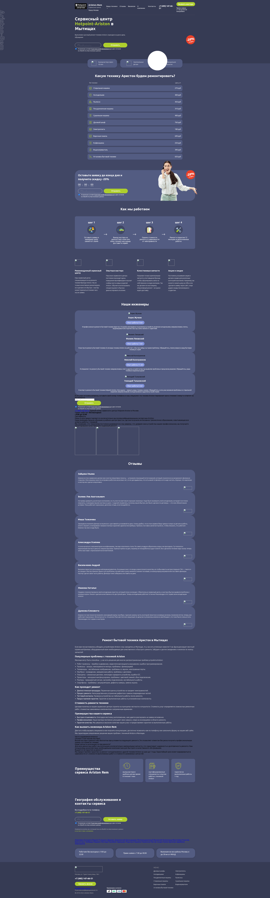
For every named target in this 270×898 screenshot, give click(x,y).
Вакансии (131, 6)
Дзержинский (120, 840)
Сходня (160, 842)
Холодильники (159, 874)
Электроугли (80, 844)
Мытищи (104, 842)
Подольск (130, 842)
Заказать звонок (85, 884)
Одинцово (121, 842)
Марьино (97, 842)
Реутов (153, 842)
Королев (185, 840)
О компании (141, 7)
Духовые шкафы (159, 871)
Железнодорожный (145, 840)
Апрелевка (79, 840)
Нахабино (112, 842)
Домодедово (131, 840)
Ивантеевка (177, 840)
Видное (95, 840)
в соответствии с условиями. (84, 831)
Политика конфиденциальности (86, 890)
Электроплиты (180, 871)
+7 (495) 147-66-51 (82, 411)
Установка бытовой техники (163, 888)
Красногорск (80, 842)
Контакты (152, 6)
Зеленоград (167, 840)
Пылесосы (179, 878)
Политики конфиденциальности (101, 49)
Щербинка (181, 842)
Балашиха (88, 840)
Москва (96, 10)
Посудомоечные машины (162, 878)
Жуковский (157, 840)
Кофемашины (180, 874)
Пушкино (137, 842)
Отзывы (123, 6)
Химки (165, 842)
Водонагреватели (181, 884)
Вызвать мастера (185, 4)
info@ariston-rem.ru (82, 888)
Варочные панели (160, 884)
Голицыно (103, 840)
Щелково (172, 842)
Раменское (146, 842)
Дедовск (110, 840)
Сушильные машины (182, 881)
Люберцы (89, 842)
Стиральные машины (161, 881)
